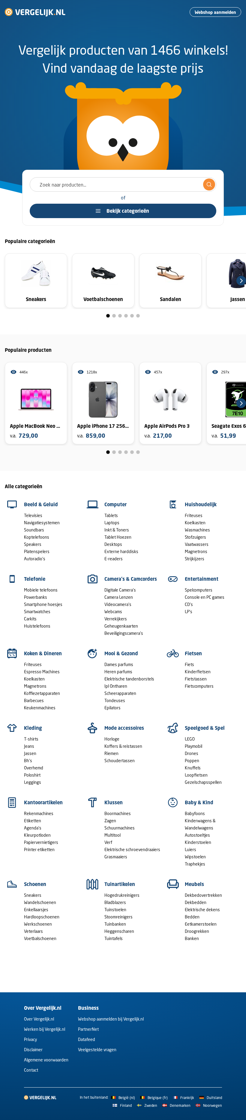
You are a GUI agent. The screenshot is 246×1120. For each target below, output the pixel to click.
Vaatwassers (196, 544)
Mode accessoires (124, 728)
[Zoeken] (209, 184)
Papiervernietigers (41, 842)
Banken (192, 938)
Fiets (189, 664)
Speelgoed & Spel (205, 728)
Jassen (30, 753)
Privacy (30, 1039)
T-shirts (31, 738)
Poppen (192, 760)
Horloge (111, 738)
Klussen (113, 802)
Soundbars (34, 529)
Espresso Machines (42, 671)
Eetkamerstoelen (201, 924)
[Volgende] (241, 280)
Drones (191, 753)
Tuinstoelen (115, 909)
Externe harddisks (121, 551)
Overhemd (33, 767)
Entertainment (201, 579)
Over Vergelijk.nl (39, 1018)
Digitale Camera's (120, 589)
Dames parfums (118, 664)
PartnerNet (88, 1029)
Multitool (112, 835)
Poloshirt (32, 775)
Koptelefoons (36, 537)
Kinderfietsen (198, 671)
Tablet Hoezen (117, 537)
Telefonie (34, 579)
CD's (189, 604)
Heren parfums (118, 671)
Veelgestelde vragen (97, 1049)
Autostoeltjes (197, 835)
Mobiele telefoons (41, 589)
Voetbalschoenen (40, 938)
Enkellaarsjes (36, 909)
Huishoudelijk (201, 504)
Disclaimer (33, 1049)
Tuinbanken (115, 924)
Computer (115, 504)
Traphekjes (195, 863)
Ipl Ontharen (115, 686)
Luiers (190, 849)
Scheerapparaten (120, 693)
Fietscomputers (199, 686)
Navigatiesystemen (42, 522)
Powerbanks (35, 597)
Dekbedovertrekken (203, 895)
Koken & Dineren (43, 653)
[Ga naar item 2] (114, 316)
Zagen (110, 820)
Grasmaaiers (115, 856)
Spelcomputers (198, 589)
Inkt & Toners (116, 529)
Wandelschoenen (40, 902)
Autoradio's (34, 558)
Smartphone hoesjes (43, 604)
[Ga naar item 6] (138, 316)
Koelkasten (195, 522)
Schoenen (35, 884)
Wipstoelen (195, 856)
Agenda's (32, 827)
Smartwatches (37, 611)
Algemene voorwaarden (46, 1059)
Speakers (32, 544)
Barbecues (34, 700)
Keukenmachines (40, 707)
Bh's (28, 760)
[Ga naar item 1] (108, 316)
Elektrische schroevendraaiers (132, 849)
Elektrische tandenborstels (129, 678)
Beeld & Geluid (41, 504)
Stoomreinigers (118, 916)
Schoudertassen (119, 760)
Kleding (33, 728)
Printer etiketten (39, 849)
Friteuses (193, 515)
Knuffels (193, 767)
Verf (108, 842)
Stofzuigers (195, 537)
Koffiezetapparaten (42, 693)
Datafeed (86, 1039)
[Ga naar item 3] (120, 316)
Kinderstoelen (198, 842)
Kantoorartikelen (43, 802)
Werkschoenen (38, 924)
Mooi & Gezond (121, 653)
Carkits (30, 618)
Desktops (113, 544)
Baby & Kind (199, 802)
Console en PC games (204, 597)
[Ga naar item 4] (126, 316)
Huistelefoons (37, 625)
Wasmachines (197, 529)
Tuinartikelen (119, 884)
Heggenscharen (119, 931)
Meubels (194, 884)
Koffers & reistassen (123, 746)
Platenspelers (37, 551)
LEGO (190, 738)
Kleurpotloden (37, 835)
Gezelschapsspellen (203, 782)
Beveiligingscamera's (123, 633)
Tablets (111, 515)
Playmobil (193, 746)
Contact (31, 1070)
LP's (188, 611)
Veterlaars (33, 931)
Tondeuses (114, 700)
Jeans (29, 746)
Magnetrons (196, 551)
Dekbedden (195, 902)
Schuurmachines (119, 827)
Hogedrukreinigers (122, 895)
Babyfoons (195, 813)
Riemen (111, 753)
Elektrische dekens (202, 909)
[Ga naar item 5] (132, 316)
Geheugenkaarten (121, 625)
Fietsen (193, 653)
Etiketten (32, 820)
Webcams (113, 611)
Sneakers (32, 895)
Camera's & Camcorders (130, 579)
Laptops (111, 522)
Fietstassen (196, 678)
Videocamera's (117, 604)
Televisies (33, 515)
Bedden (192, 916)
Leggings (32, 782)
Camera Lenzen (118, 597)
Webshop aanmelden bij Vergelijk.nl (111, 1018)
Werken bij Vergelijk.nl (44, 1029)
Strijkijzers (194, 558)
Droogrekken (197, 931)
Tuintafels (113, 938)
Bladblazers (115, 902)
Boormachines (117, 813)
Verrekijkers (115, 618)
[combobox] (123, 184)
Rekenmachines (38, 813)
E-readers (113, 558)
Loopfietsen (196, 775)
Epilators (112, 707)
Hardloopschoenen (41, 916)
